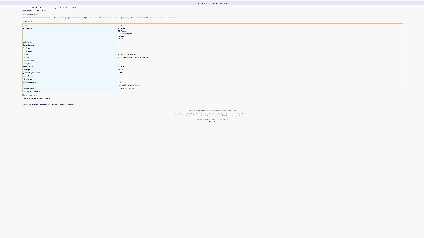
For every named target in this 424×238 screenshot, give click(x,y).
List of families (33, 8)
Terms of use (212, 121)
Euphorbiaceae (44, 8)
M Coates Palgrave (125, 33)
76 (118, 60)
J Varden (121, 38)
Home (25, 8)
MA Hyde (121, 28)
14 (118, 63)
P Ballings (121, 36)
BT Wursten (122, 31)
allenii (62, 8)
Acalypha (54, 8)
